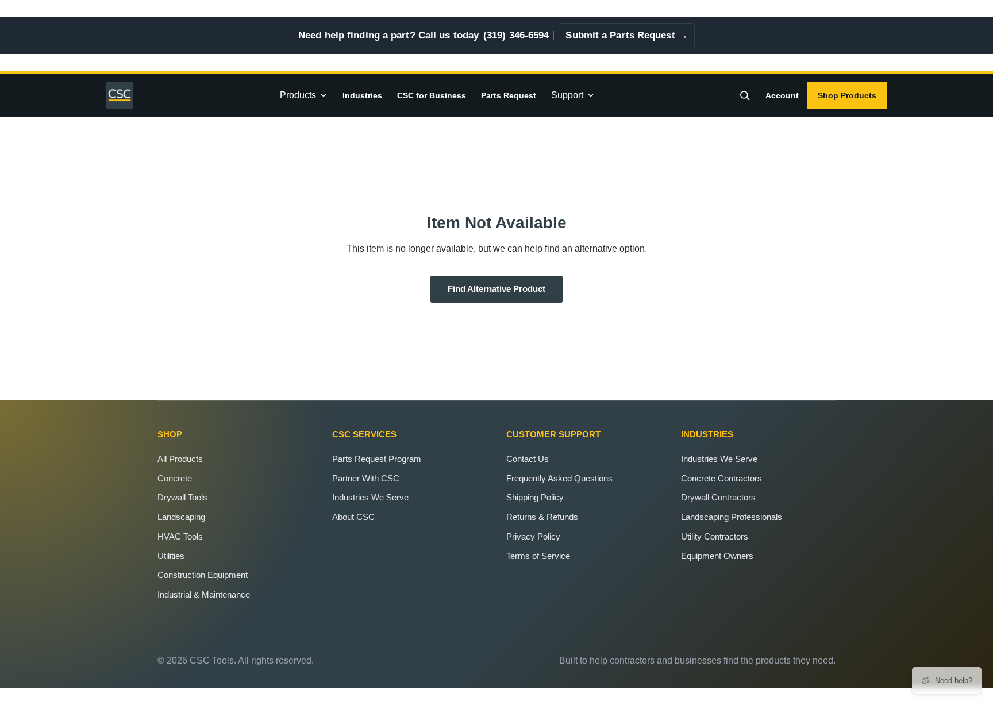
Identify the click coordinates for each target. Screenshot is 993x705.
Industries (362, 95)
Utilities (170, 556)
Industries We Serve (370, 497)
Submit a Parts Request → (626, 35)
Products (298, 95)
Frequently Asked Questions (559, 478)
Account (782, 95)
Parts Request (508, 95)
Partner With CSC (365, 478)
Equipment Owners (717, 556)
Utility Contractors (714, 536)
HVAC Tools (180, 536)
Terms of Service (538, 556)
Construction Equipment (202, 575)
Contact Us (527, 459)
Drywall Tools (182, 497)
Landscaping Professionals (731, 517)
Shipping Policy (535, 497)
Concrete (174, 478)
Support (567, 95)
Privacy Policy (533, 536)
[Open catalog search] (744, 95)
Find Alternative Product (496, 289)
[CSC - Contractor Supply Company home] (124, 95)
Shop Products (847, 95)
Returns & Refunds (542, 517)
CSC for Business (431, 95)
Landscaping (181, 517)
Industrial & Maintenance (203, 594)
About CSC (353, 517)
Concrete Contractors (721, 478)
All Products (180, 459)
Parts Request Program (376, 459)
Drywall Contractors (718, 497)
